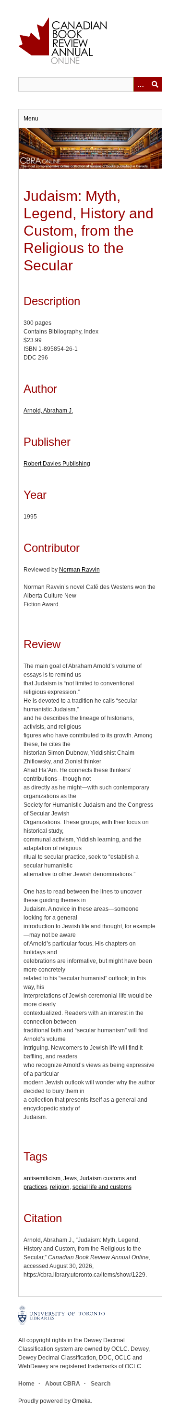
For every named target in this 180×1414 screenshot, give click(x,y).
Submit (155, 84)
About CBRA (62, 1383)
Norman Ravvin (79, 569)
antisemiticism (42, 1178)
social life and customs (102, 1187)
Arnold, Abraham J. (48, 410)
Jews (70, 1178)
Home (26, 1383)
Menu (31, 118)
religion (60, 1187)
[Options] (140, 84)
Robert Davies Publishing (57, 463)
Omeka (81, 1401)
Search (100, 1383)
